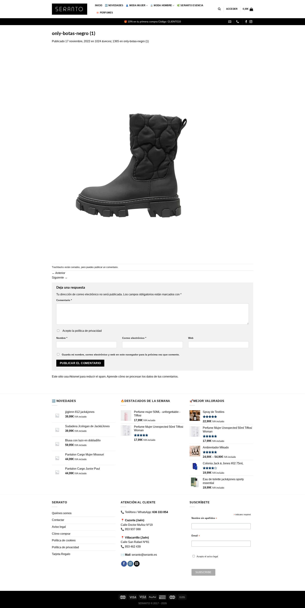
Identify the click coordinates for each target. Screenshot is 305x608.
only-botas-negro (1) (136, 41)
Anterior (58, 272)
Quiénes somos (61, 513)
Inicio (98, 5)
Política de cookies (64, 540)
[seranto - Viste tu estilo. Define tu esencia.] (71, 9)
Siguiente (59, 277)
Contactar (58, 519)
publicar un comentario (106, 267)
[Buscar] (219, 9)
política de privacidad (88, 330)
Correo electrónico (134, 338)
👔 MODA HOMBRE (161, 5)
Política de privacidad (65, 547)
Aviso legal (59, 526)
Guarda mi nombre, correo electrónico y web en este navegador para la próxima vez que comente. (121, 354)
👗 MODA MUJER (135, 5)
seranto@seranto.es (144, 554)
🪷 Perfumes (104, 12)
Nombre (61, 338)
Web (190, 338)
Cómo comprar (61, 533)
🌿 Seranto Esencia (190, 5)
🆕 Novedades (114, 5)
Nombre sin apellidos (204, 518)
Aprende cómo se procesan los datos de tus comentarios (142, 376)
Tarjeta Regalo (61, 554)
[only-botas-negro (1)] (131, 153)
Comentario (64, 300)
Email (196, 535)
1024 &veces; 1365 (107, 41)
